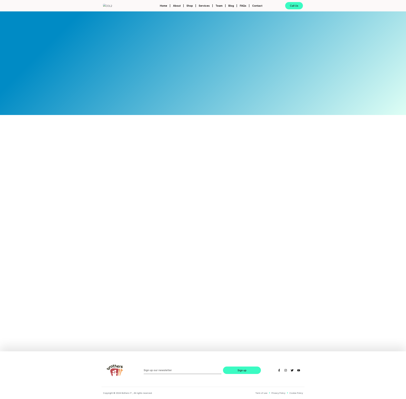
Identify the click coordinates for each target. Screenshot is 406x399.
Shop (190, 5)
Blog (231, 5)
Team (219, 5)
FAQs (243, 5)
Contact (257, 5)
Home (163, 5)
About (177, 5)
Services (204, 5)
